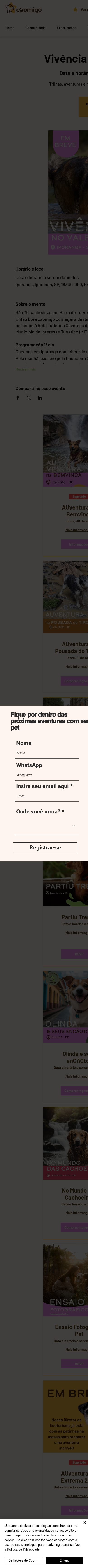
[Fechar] (81, 1525)
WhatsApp (29, 765)
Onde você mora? (38, 811)
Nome (24, 743)
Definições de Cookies (24, 1560)
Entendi (65, 1560)
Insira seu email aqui (42, 786)
